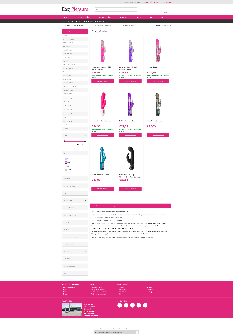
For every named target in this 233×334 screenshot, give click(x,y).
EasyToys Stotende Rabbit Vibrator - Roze (101, 68)
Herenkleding (105, 17)
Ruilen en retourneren (98, 294)
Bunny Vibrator (68, 98)
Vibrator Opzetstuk (68, 114)
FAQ (120, 294)
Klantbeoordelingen (129, 329)
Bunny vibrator (111, 215)
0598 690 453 (90, 313)
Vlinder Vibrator (68, 102)
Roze (68, 166)
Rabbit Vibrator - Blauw (100, 175)
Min (64, 144)
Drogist (123, 17)
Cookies (149, 287)
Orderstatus (151, 290)
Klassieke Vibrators (68, 57)
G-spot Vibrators (67, 53)
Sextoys (65, 17)
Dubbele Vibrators (68, 43)
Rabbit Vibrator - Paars (127, 121)
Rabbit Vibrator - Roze (155, 67)
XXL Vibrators (66, 128)
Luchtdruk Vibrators (68, 68)
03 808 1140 (90, 311)
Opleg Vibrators (67, 79)
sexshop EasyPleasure (97, 217)
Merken (65, 294)
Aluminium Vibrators (68, 39)
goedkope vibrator (101, 223)
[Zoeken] (134, 9)
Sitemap (149, 292)
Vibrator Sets (66, 117)
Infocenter (122, 292)
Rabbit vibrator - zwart (155, 121)
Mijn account (157, 2)
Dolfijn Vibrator (68, 105)
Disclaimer (115, 329)
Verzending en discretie (98, 292)
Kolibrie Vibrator (68, 109)
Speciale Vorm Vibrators (69, 86)
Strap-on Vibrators (68, 90)
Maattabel (122, 290)
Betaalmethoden (96, 287)
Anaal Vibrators (67, 35)
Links (65, 292)
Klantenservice (147, 2)
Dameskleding (84, 17)
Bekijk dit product (102, 81)
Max (78, 144)
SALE (163, 17)
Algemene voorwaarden (106, 329)
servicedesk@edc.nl (91, 316)
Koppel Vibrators (67, 61)
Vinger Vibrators (67, 121)
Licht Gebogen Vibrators (69, 64)
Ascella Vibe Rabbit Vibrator (101, 121)
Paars (68, 162)
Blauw (69, 159)
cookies (119, 332)
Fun (151, 17)
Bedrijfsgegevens (69, 287)
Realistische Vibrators (68, 83)
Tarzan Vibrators (67, 94)
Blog (64, 290)
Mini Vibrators (66, 72)
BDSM (138, 17)
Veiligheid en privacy (97, 290)
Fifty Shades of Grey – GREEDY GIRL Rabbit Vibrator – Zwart (130, 176)
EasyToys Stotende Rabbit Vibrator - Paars (129, 68)
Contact (121, 287)
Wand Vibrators (67, 125)
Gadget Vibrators (67, 46)
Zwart (69, 170)
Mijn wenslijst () (167, 2)
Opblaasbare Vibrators (69, 75)
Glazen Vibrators (67, 50)
